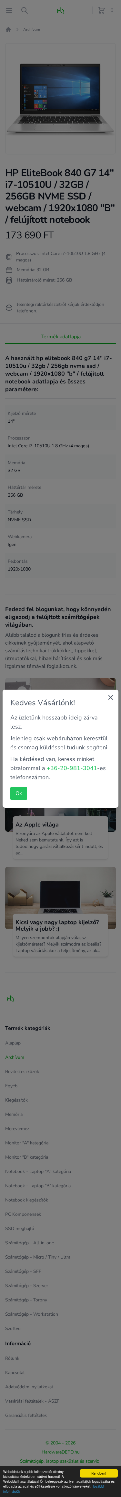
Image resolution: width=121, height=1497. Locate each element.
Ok (18, 793)
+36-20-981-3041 (72, 768)
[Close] (111, 697)
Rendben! (98, 1473)
